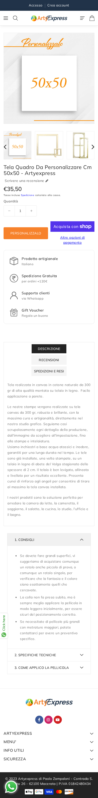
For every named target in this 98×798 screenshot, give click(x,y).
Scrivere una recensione (24, 181)
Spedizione (27, 195)
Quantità (11, 201)
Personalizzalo (25, 233)
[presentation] (5, 147)
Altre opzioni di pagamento (72, 240)
